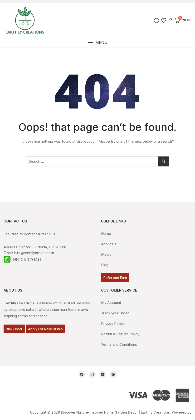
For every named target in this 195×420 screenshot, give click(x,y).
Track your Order (115, 313)
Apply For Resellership (45, 329)
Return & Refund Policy (120, 334)
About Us (109, 244)
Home (106, 233)
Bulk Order (14, 329)
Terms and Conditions (119, 344)
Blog (104, 265)
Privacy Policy (112, 323)
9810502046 (27, 259)
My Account (111, 302)
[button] (97, 42)
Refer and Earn (115, 278)
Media (106, 254)
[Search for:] (97, 161)
